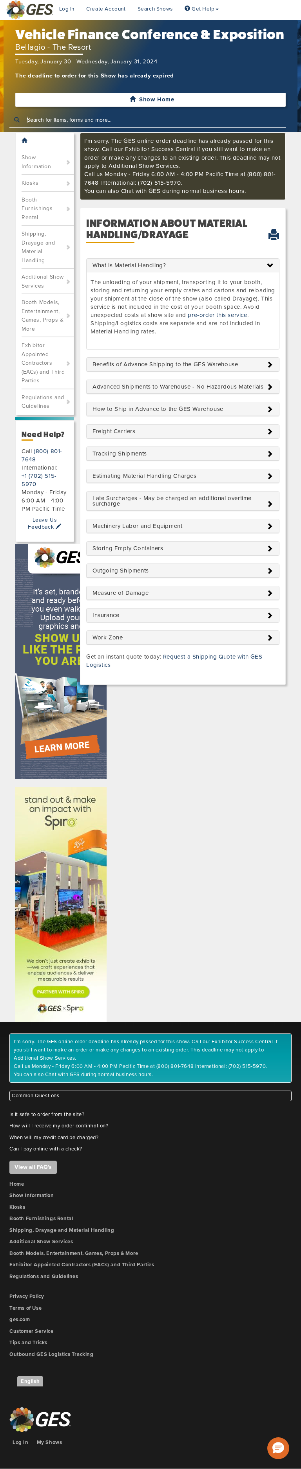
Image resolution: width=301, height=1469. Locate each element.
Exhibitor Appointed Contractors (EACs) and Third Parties (43, 363)
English (30, 1381)
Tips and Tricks (28, 1342)
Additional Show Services (43, 281)
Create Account (105, 9)
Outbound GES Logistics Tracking (51, 1354)
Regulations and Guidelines (43, 402)
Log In (67, 9)
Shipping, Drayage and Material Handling (38, 247)
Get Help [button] (202, 9)
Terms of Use (25, 1308)
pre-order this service (217, 315)
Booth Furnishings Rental (37, 208)
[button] (278, 1448)
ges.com (19, 1319)
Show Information (36, 162)
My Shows (49, 1442)
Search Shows (155, 9)
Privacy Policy (26, 1296)
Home (16, 1184)
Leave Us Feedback (42, 523)
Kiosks (30, 183)
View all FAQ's (33, 1167)
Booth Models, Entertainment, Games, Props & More (42, 315)
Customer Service (31, 1331)
